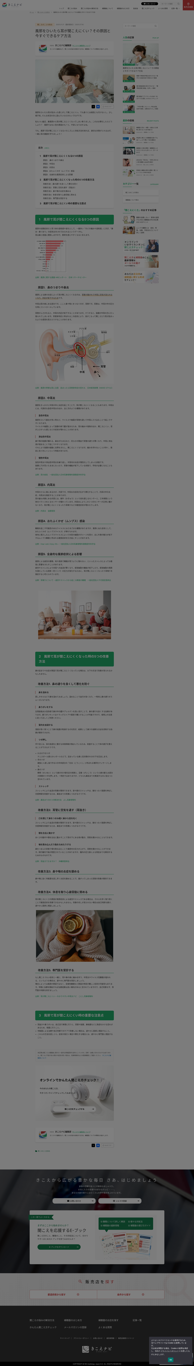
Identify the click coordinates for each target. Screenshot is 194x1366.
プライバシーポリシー (170, 1351)
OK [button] (171, 1360)
